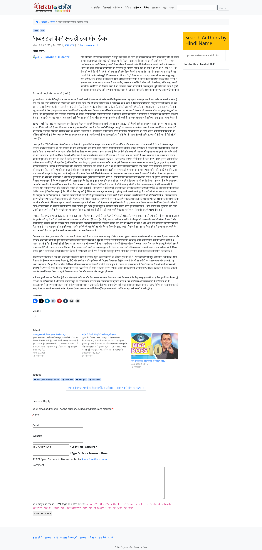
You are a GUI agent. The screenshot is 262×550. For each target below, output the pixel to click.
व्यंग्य (52, 22)
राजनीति (95, 7)
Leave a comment (89, 45)
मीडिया (128, 7)
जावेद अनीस (69, 45)
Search (223, 7)
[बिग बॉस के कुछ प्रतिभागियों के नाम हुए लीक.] (154, 346)
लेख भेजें (102, 537)
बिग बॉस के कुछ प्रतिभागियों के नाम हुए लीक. (148, 360)
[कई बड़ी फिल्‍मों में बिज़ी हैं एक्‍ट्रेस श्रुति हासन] (106, 345)
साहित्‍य (136, 7)
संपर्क (110, 537)
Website (37, 436)
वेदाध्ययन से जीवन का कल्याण (130, 387)
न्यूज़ (164, 7)
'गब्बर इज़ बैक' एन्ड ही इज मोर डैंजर (47, 379)
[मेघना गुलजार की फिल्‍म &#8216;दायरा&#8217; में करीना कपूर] (57, 345)
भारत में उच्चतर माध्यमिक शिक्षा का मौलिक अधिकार (91, 387)
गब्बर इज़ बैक (96, 379)
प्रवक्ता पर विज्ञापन (88, 537)
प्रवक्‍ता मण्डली (51, 537)
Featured (68, 379)
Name (36, 414)
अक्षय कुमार (82, 379)
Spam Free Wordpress (94, 459)
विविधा (146, 7)
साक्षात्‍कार (156, 7)
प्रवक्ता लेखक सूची (68, 537)
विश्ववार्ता (107, 7)
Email (36, 425)
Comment (38, 465)
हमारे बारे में (37, 537)
